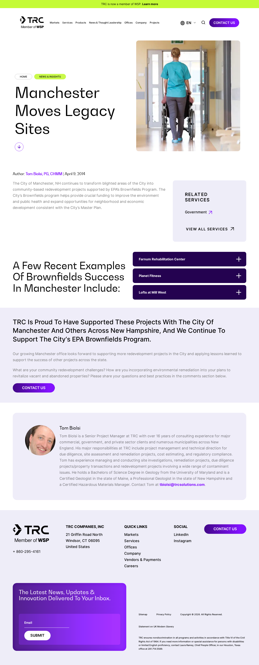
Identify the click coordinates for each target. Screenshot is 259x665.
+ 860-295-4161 (26, 551)
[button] (185, 23)
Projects (154, 22)
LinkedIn (181, 534)
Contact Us (34, 388)
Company (141, 22)
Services (67, 22)
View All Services (207, 229)
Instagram (182, 541)
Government (196, 212)
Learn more (150, 4)
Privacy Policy (163, 614)
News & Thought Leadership (105, 22)
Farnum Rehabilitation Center (162, 259)
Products (80, 22)
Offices (128, 22)
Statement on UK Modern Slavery (156, 626)
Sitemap (143, 614)
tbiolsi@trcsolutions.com (182, 484)
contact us (224, 23)
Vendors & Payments (142, 560)
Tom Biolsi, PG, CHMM (44, 173)
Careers (131, 566)
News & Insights (50, 76)
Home (23, 76)
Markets (54, 22)
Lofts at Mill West (152, 292)
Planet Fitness (150, 276)
